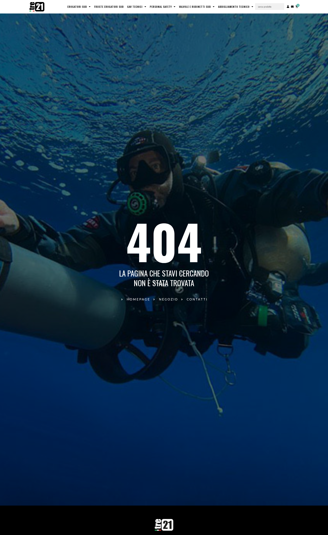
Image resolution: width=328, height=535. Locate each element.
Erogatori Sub (77, 7)
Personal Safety (161, 7)
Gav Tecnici (135, 7)
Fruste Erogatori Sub (109, 7)
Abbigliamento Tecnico (234, 7)
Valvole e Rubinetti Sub (195, 7)
